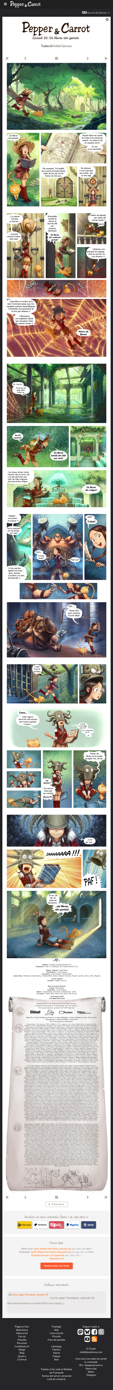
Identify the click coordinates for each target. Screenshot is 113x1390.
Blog (22, 1353)
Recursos (22, 1343)
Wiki (56, 1330)
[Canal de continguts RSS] (94, 1341)
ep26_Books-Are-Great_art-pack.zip (63, 1248)
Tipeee (56, 1353)
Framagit (56, 1326)
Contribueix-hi (22, 1346)
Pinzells (56, 1336)
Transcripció (57, 1204)
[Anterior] (25, 58)
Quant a (22, 1356)
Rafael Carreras (63, 46)
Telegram (91, 1375)
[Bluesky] (87, 1334)
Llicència (22, 1359)
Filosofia (22, 1340)
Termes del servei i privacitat (56, 1376)
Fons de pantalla (56, 1340)
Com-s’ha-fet (56, 1333)
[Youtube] (87, 1341)
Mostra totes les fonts (56, 1265)
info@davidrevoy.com (91, 1352)
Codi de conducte (56, 1379)
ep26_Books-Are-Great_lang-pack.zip (62, 1252)
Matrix (91, 1372)
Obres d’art (22, 1333)
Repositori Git (56, 1258)
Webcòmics (22, 1330)
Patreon (56, 1349)
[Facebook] (94, 1334)
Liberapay (56, 1346)
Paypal (56, 1356)
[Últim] (105, 58)
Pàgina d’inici (22, 1326)
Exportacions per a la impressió (56, 1255)
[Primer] (7, 58)
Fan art (22, 1336)
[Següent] (87, 58)
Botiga (22, 1349)
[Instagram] (101, 1334)
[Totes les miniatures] (56, 58)
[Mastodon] (80, 1334)
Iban (56, 1359)
